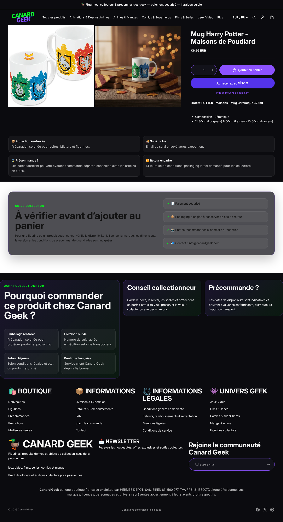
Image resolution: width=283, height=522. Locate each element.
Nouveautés (16, 402)
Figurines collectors (223, 430)
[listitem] (220, 17)
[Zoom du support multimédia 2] (138, 66)
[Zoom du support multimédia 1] (51, 66)
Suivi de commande (89, 423)
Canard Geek (25, 509)
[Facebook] (257, 509)
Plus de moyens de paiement (232, 92)
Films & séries (219, 409)
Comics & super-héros (225, 416)
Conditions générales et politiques (141, 509)
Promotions (15, 423)
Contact (81, 430)
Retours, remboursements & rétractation (170, 416)
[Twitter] (264, 509)
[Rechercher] (254, 17)
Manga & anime (220, 423)
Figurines (14, 409)
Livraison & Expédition (90, 402)
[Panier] (271, 17)
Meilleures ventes (20, 430)
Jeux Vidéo (217, 402)
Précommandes (18, 416)
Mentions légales (154, 423)
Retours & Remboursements (94, 409)
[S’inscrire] (268, 464)
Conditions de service (157, 430)
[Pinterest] (272, 509)
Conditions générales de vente (163, 409)
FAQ (78, 416)
